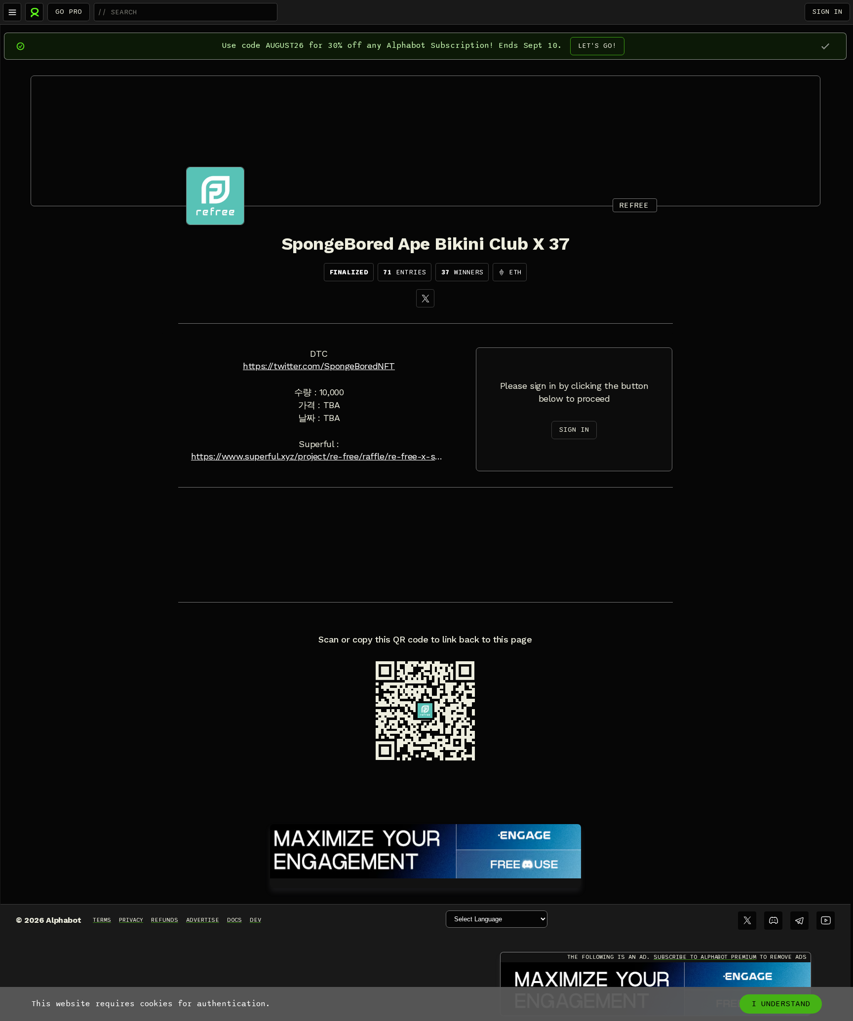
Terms (102, 919)
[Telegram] (799, 920)
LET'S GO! (597, 45)
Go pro (68, 11)
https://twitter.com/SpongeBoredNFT (319, 366)
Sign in (827, 11)
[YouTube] (825, 920)
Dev (255, 919)
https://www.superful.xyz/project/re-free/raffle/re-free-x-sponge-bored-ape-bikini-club (319, 456)
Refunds (164, 919)
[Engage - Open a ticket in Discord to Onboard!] (425, 849)
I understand (780, 1004)
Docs (234, 919)
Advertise (202, 919)
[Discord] (773, 920)
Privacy (131, 919)
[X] (425, 298)
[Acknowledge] (825, 46)
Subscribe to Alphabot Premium (705, 956)
